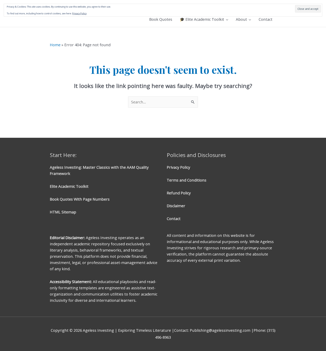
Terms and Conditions (186, 180)
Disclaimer (176, 205)
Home (55, 44)
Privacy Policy (178, 167)
